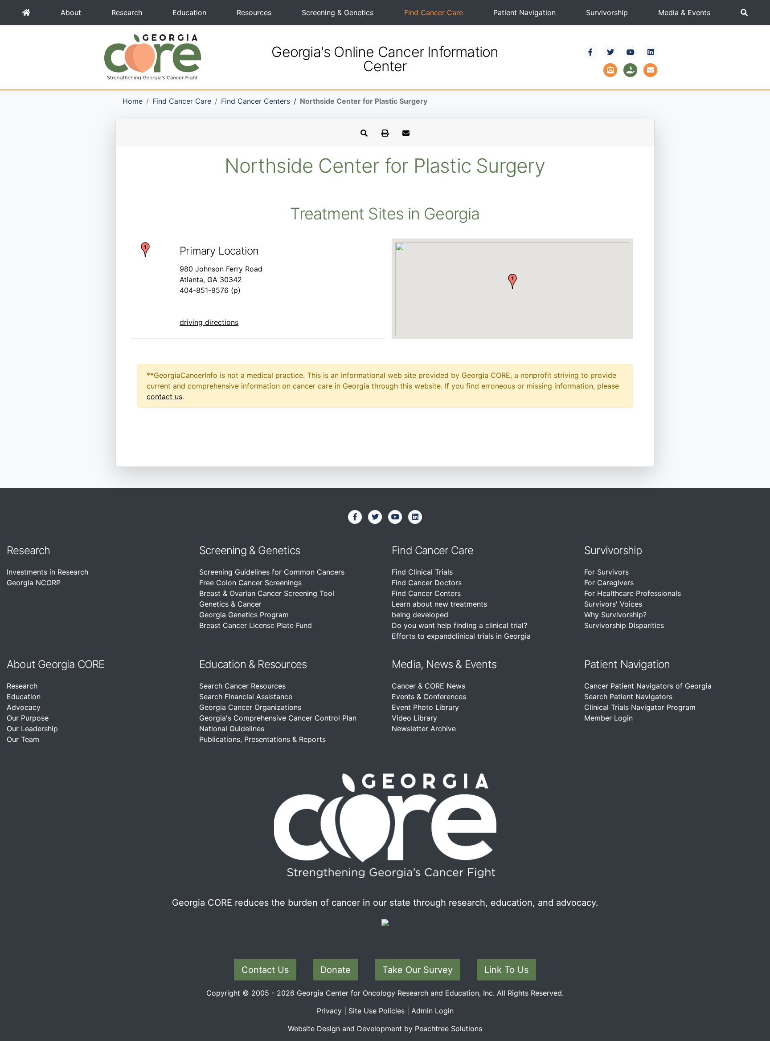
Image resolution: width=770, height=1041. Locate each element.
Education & (227, 664)
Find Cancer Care (433, 12)
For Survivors (606, 571)
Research (126, 12)
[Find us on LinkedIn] (650, 52)
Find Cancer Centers (255, 101)
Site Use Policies (376, 1010)
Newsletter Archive (424, 728)
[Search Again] (364, 133)
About (71, 12)
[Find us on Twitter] (610, 52)
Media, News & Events (444, 664)
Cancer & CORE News (428, 685)
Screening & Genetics (337, 12)
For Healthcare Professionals (632, 593)
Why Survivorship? (615, 614)
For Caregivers (609, 582)
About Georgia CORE (56, 664)
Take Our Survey (417, 969)
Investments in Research (47, 571)
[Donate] (630, 69)
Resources (254, 12)
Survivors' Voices (613, 603)
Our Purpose (28, 717)
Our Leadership (32, 728)
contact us (164, 396)
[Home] (26, 12)
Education (189, 12)
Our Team (23, 739)
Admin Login (432, 1010)
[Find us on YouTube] (630, 52)
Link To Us (506, 969)
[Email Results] (406, 133)
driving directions (209, 322)
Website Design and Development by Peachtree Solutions (385, 1028)
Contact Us (265, 969)
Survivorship (607, 12)
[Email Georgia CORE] (650, 69)
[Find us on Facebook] (590, 52)
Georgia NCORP (34, 582)
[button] (744, 12)
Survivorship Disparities (624, 625)
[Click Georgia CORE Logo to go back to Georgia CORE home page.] (152, 56)
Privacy (329, 1010)
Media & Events (684, 12)
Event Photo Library (425, 707)
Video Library (414, 717)
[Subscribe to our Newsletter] (610, 69)
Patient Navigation (524, 12)
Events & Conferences (429, 696)
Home (133, 101)
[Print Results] (385, 133)
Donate (335, 969)
